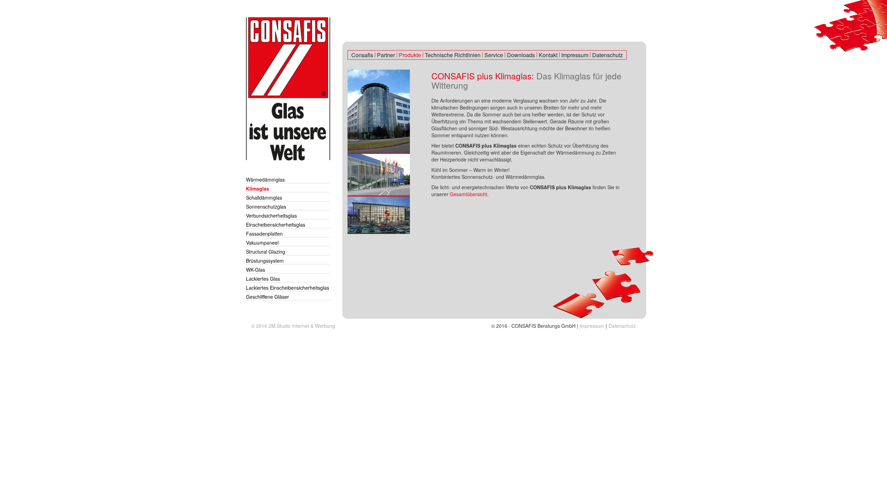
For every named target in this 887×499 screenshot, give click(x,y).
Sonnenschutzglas (266, 206)
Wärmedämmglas (265, 179)
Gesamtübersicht (468, 194)
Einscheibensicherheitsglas (275, 224)
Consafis (362, 55)
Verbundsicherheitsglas (271, 215)
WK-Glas (255, 269)
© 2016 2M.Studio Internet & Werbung (293, 325)
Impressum (574, 55)
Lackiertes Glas (263, 278)
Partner (386, 55)
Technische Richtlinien (453, 55)
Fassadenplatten (264, 233)
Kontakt (548, 55)
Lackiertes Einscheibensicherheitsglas (287, 287)
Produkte (410, 55)
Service (493, 55)
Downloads (521, 55)
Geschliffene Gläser (267, 296)
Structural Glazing (265, 251)
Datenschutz (607, 55)
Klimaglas (257, 188)
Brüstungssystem (265, 260)
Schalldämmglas (264, 197)
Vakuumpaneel (262, 242)
